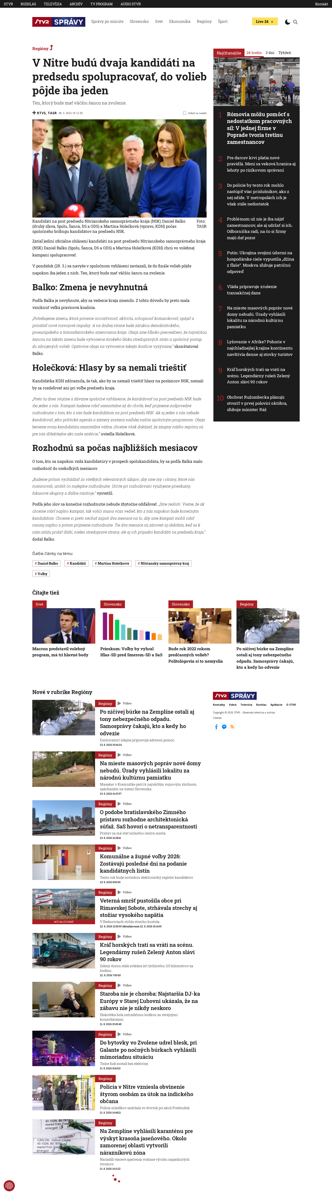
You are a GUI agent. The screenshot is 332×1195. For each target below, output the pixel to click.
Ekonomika (180, 21)
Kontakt (321, 4)
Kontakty (219, 704)
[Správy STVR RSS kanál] (232, 728)
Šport (223, 21)
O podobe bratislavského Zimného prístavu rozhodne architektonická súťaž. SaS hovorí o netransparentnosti (148, 819)
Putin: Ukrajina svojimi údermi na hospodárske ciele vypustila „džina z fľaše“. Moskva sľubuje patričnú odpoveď (260, 262)
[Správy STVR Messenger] (225, 728)
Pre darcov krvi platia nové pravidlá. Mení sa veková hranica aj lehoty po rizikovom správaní (261, 164)
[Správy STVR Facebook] (217, 728)
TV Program (101, 4)
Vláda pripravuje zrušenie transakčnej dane (252, 290)
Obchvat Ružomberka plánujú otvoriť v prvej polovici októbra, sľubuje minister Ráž (257, 403)
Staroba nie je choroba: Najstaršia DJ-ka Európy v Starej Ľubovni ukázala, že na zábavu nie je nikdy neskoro (150, 1000)
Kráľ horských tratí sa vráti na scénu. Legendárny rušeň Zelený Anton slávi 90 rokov (258, 376)
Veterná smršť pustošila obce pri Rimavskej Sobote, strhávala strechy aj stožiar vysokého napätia (148, 907)
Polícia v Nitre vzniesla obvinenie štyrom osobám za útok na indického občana (146, 1094)
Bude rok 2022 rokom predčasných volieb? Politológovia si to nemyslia (195, 655)
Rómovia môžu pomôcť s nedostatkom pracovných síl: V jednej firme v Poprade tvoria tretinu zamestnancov (259, 128)
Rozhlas (28, 4)
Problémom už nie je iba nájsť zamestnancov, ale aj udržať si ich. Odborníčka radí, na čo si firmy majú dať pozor (260, 228)
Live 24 (262, 21)
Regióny (204, 21)
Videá (232, 704)
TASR (52, 113)
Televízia (53, 4)
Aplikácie (276, 704)
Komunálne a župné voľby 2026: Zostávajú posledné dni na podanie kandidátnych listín (143, 863)
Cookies (217, 717)
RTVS (41, 113)
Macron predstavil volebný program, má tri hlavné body (60, 652)
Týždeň (284, 52)
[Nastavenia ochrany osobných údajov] (9, 1185)
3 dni (270, 52)
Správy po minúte (107, 21)
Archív (76, 4)
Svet (159, 21)
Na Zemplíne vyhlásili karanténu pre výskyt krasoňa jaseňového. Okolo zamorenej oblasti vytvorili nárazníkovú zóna (146, 1141)
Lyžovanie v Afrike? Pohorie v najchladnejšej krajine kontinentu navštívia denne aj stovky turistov (260, 348)
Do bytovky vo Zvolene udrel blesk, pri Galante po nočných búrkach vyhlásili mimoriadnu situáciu (148, 1049)
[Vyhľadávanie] (295, 22)
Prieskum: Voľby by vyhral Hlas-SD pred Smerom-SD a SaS (131, 652)
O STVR (291, 704)
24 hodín (254, 52)
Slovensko (139, 21)
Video (127, 703)
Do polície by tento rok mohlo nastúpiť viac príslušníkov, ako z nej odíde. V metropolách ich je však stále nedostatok (258, 194)
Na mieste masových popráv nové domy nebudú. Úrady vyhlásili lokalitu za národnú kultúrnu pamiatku (260, 317)
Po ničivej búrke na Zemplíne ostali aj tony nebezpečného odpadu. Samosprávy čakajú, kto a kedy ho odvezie (265, 658)
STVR (8, 4)
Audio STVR (131, 4)
